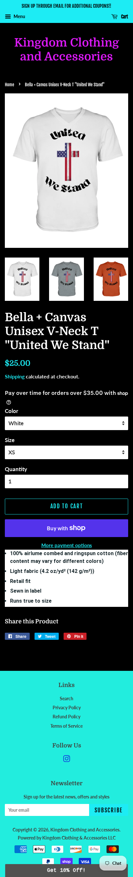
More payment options (66, 545)
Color (11, 410)
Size (10, 440)
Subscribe (109, 810)
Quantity (16, 469)
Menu (19, 16)
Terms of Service (66, 726)
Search (66, 698)
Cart (124, 16)
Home (9, 84)
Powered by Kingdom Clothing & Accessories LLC (67, 837)
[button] (66, 870)
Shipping (15, 376)
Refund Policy (66, 716)
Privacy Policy (67, 707)
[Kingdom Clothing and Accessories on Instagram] (66, 760)
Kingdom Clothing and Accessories (66, 49)
